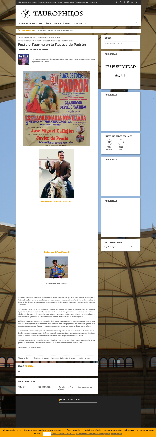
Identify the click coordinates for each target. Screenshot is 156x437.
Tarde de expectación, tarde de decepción (38, 30)
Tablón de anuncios (29, 37)
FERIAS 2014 (22, 387)
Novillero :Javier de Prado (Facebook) (56, 252)
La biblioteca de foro (30, 23)
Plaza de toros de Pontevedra (51, 2)
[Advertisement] (121, 112)
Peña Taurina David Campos (27, 2)
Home (20, 37)
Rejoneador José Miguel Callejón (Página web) (56, 201)
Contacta (93, 2)
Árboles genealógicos (58, 23)
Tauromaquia (69, 2)
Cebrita (39, 41)
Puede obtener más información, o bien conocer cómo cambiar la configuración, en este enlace (86, 434)
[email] (19, 371)
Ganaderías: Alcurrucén (68, 30)
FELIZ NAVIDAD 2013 (44, 387)
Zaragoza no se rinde (85, 387)
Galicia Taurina (82, 2)
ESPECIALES (80, 23)
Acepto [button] (47, 434)
